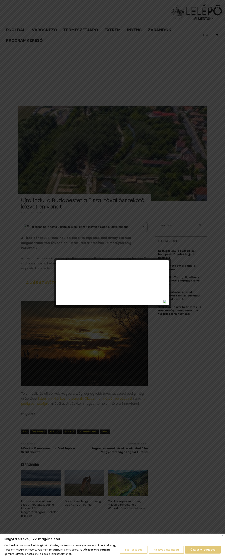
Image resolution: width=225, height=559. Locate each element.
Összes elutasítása (166, 549)
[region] (112, 546)
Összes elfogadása (203, 549)
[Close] (222, 535)
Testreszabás (133, 549)
